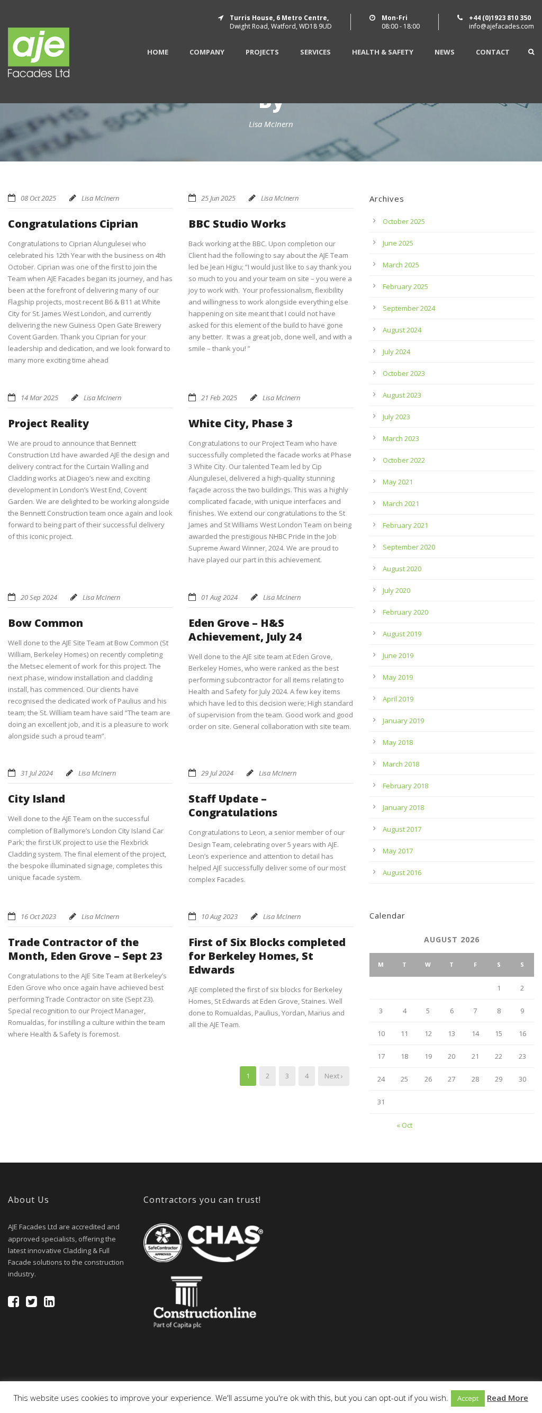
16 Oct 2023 (38, 916)
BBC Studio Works (237, 224)
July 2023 (396, 416)
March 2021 (401, 503)
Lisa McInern (100, 198)
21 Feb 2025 (219, 397)
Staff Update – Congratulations (232, 805)
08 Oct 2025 (38, 198)
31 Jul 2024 (37, 773)
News (445, 52)
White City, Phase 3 (240, 423)
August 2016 (402, 872)
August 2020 (402, 568)
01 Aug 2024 (219, 597)
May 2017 (398, 851)
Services (315, 52)
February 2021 (405, 525)
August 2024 (402, 330)
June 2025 (398, 243)
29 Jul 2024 (217, 773)
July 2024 (396, 351)
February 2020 (405, 612)
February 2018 (405, 785)
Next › (333, 1076)
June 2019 (398, 655)
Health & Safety (382, 52)
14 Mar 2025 (39, 397)
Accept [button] (467, 1398)
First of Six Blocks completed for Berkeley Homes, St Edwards (267, 956)
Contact (493, 52)
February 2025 (405, 286)
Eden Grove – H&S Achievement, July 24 (245, 630)
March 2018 (401, 764)
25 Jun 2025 (218, 198)
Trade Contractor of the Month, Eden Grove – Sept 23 (85, 949)
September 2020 (409, 547)
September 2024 (409, 308)
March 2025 (401, 264)
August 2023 (402, 395)
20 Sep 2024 (39, 597)
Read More (507, 1397)
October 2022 (404, 460)
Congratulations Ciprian (73, 224)
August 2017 (402, 829)
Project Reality (48, 423)
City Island (36, 798)
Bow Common (45, 623)
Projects (262, 52)
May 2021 (398, 482)
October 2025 (404, 221)
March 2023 (401, 438)
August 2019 (402, 633)
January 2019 (403, 720)
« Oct (404, 1125)
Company (206, 52)
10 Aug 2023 (219, 916)
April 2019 (398, 699)
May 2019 (398, 677)
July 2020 (396, 590)
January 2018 (403, 807)
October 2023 (404, 373)
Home (157, 52)
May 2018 (398, 742)
